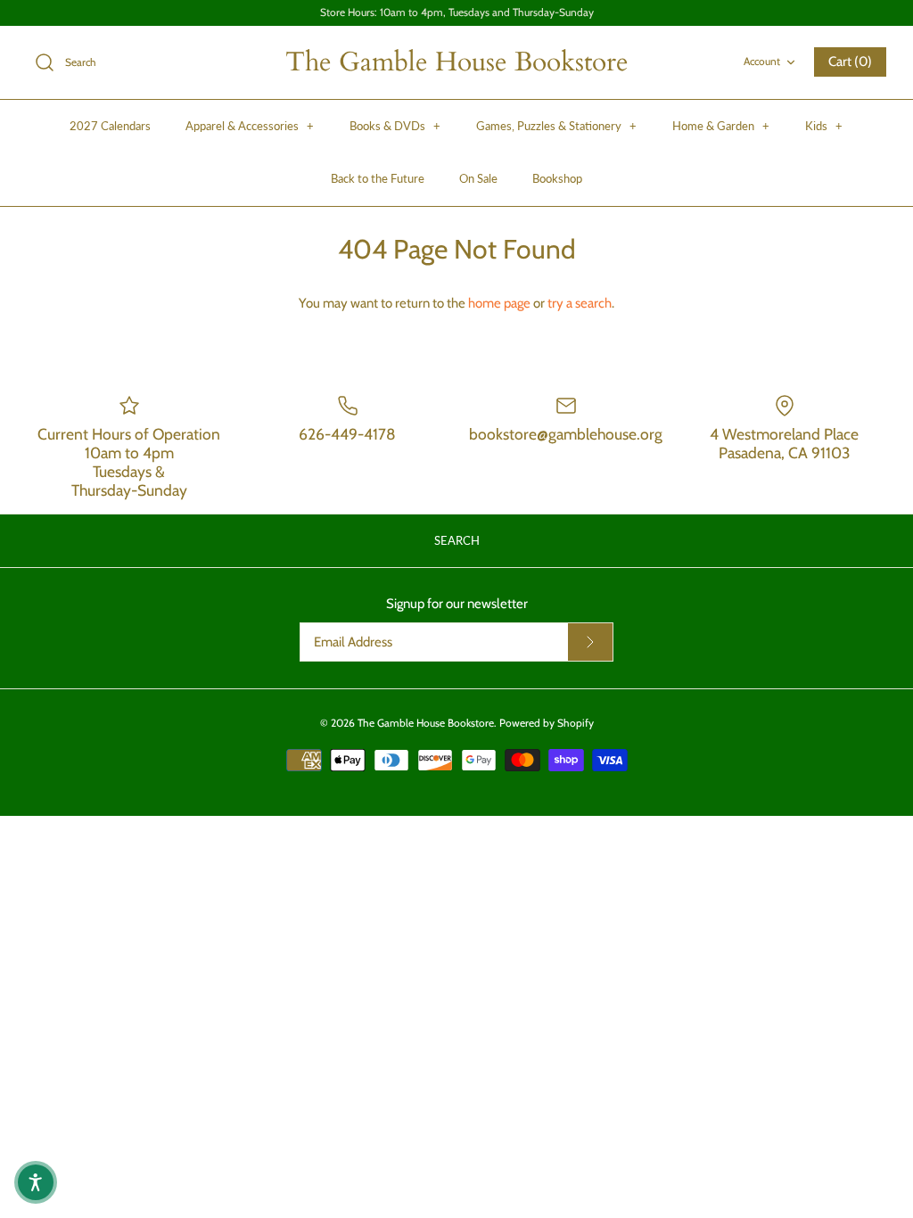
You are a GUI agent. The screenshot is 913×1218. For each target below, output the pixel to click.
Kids (824, 126)
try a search (579, 303)
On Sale (478, 178)
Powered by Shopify (546, 722)
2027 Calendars (110, 126)
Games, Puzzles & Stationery (556, 126)
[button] (35, 1182)
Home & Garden (720, 126)
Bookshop (557, 178)
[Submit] (590, 642)
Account (762, 61)
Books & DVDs (395, 126)
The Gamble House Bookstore (426, 722)
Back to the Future (377, 178)
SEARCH (457, 540)
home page (499, 303)
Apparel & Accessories (249, 126)
